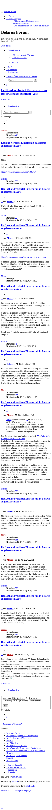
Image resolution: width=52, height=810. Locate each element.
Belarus (4, 341)
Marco (4, 130)
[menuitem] (23, 55)
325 (16, 181)
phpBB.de (30, 786)
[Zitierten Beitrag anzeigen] (27, 419)
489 (16, 135)
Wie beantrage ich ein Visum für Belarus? (31, 26)
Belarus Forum (10, 11)
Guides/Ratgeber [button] (13, 18)
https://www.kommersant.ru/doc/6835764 (18, 172)
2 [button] (6, 123)
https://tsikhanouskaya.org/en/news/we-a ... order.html (23, 257)
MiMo (3, 215)
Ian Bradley (17, 777)
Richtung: (24, 701)
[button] (7, 126)
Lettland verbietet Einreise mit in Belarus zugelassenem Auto (24, 91)
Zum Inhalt (5, 46)
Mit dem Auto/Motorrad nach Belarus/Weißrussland (25, 22)
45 (16, 344)
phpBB (15, 781)
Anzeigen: (7, 698)
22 (16, 218)
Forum (11, 16)
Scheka (4, 179)
